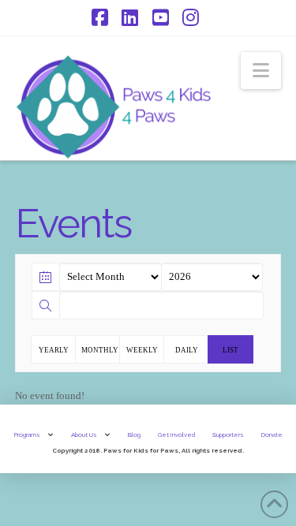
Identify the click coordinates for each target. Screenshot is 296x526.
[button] (261, 70)
